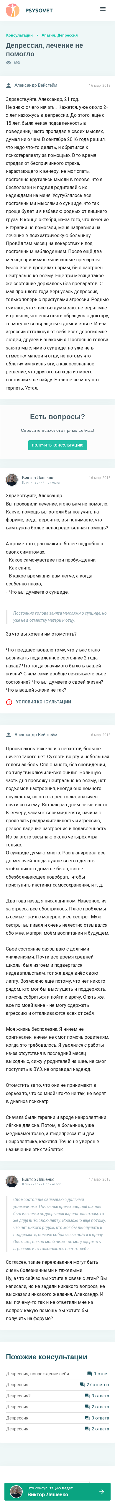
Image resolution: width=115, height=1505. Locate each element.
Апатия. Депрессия (60, 35)
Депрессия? (18, 1396)
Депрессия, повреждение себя (37, 1373)
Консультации (19, 35)
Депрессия (17, 1384)
